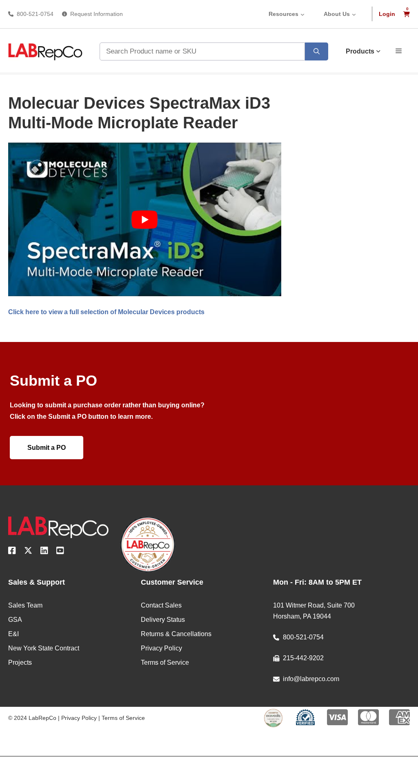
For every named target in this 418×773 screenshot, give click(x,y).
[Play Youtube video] (144, 219)
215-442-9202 (303, 658)
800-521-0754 (35, 14)
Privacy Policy (79, 718)
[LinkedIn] (44, 552)
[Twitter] (28, 552)
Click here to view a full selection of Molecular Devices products (106, 311)
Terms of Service (123, 718)
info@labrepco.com (311, 678)
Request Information (96, 14)
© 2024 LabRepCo (32, 718)
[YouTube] (60, 552)
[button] (398, 50)
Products (360, 51)
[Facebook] (12, 552)
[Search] (316, 51)
